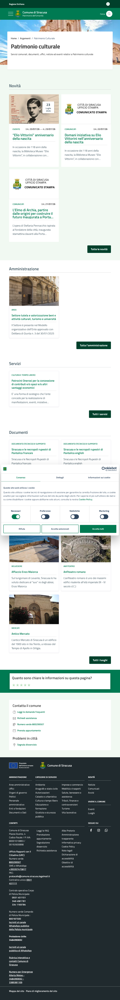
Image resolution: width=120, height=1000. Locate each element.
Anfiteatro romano (75, 572)
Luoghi (91, 813)
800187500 (15, 918)
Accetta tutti (98, 529)
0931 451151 (19, 897)
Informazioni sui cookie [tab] (99, 477)
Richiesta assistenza (47, 850)
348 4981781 (19, 901)
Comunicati (70, 129)
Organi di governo (18, 792)
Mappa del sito (16, 991)
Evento (16, 129)
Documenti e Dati (17, 812)
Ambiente (40, 784)
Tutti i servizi (99, 414)
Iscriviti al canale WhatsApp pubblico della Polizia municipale (20, 925)
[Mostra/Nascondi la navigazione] (11, 14)
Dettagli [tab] (60, 477)
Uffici (11, 788)
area (14, 309)
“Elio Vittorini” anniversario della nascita (33, 136)
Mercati (16, 628)
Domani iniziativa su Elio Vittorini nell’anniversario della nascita (84, 138)
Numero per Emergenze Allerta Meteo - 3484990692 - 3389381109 (21, 977)
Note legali (67, 850)
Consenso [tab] (20, 477)
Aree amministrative (19, 784)
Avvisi (91, 792)
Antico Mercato (21, 633)
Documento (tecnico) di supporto (29, 443)
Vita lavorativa (69, 812)
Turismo (66, 808)
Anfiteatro (69, 566)
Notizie (91, 784)
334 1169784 (19, 904)
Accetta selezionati (60, 529)
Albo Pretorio (68, 830)
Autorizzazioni (42, 792)
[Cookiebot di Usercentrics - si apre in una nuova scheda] (104, 469)
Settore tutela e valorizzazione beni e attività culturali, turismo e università (34, 317)
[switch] (45, 516)
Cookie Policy (85, 499)
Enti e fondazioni (17, 808)
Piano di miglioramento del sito (41, 991)
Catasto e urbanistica (45, 796)
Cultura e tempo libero (23, 374)
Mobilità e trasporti (71, 788)
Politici (12, 796)
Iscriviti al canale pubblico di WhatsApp (20, 948)
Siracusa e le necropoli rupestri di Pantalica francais (31, 451)
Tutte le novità (99, 249)
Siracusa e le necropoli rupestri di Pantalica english (83, 451)
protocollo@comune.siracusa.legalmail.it (29, 876)
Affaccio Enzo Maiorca (25, 572)
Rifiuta (22, 529)
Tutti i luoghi (100, 660)
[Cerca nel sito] (109, 14)
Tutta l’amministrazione (93, 345)
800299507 (15, 862)
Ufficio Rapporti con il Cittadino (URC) (20, 853)
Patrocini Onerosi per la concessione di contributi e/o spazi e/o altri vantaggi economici (33, 384)
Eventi (91, 809)
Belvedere (17, 566)
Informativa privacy (71, 842)
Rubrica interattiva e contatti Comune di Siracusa (19, 961)
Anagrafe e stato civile (46, 788)
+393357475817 (17, 869)
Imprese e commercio (72, 784)
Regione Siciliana (16, 4)
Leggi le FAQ (43, 830)
